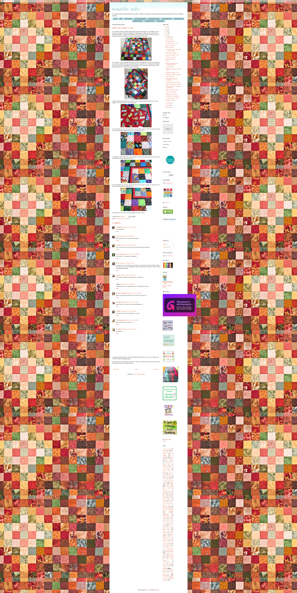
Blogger (157, 590)
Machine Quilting (167, 506)
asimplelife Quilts (126, 9)
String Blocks (169, 551)
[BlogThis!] (130, 216)
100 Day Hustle (119, 218)
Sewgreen (119, 227)
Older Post (156, 369)
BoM (172, 461)
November (168, 103)
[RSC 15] (168, 267)
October (168, 105)
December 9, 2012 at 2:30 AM (132, 254)
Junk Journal (169, 497)
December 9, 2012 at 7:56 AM (127, 284)
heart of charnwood (121, 293)
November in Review (170, 100)
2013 (166, 33)
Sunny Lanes (170, 554)
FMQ (168, 478)
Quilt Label (169, 526)
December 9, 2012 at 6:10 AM (127, 275)
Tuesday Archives (167, 566)
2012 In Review (169, 39)
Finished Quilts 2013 (137, 21)
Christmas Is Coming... (171, 57)
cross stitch (166, 469)
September (168, 107)
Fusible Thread (170, 480)
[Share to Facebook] (133, 216)
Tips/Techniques (166, 562)
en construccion (121, 254)
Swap (165, 556)
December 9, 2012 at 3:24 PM (131, 320)
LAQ (170, 500)
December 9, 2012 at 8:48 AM (134, 293)
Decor (170, 472)
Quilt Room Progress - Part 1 (172, 72)
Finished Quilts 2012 (149, 21)
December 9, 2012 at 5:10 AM (126, 263)
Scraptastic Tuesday (167, 542)
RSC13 (171, 534)
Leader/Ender (166, 502)
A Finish (125, 218)
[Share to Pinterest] (135, 216)
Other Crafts (166, 517)
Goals (171, 483)
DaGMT (164, 472)
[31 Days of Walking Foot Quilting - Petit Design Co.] (170, 434)
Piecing (171, 520)
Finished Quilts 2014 (178, 18)
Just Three (166, 499)
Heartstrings (170, 492)
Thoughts (171, 557)
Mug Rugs (170, 509)
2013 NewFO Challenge (171, 53)
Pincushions (168, 521)
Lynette (119, 245)
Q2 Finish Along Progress (154, 18)
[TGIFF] (168, 415)
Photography (165, 520)
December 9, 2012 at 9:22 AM (131, 302)
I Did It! (167, 61)
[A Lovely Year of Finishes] (166, 202)
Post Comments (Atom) (139, 374)
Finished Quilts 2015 (166, 18)
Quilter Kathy (120, 302)
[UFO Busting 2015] (168, 183)
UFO (129, 218)
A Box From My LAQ (170, 45)
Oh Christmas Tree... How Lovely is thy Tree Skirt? (173, 50)
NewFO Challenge (168, 511)
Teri (118, 263)
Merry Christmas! (170, 47)
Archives (167, 460)
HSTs (165, 494)
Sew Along (165, 543)
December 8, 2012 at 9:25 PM (128, 245)
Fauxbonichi (168, 475)
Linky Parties (168, 505)
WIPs (121, 18)
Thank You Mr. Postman (171, 94)
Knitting (165, 500)
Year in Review (166, 576)
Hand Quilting (168, 486)
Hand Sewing (166, 488)
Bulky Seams (168, 463)
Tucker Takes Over (170, 76)
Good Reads (169, 485)
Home (115, 18)
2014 (166, 31)
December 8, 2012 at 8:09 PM (129, 227)
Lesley (118, 275)
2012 (166, 35)
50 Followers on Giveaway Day (173, 96)
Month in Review (167, 508)
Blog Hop (167, 461)
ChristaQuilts (121, 320)
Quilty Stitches (166, 529)
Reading (164, 531)
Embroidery (170, 474)
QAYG (170, 525)
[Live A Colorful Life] (168, 362)
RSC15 (171, 536)
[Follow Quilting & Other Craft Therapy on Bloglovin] (169, 220)
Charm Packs (166, 464)
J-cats (169, 494)
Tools (164, 563)
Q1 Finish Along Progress (140, 18)
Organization (166, 515)
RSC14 (167, 536)
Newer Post (116, 369)
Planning (164, 523)
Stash (172, 549)
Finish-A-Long (167, 477)
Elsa (164, 474)
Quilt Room (166, 528)
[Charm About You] (168, 255)
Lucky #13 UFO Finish (171, 92)
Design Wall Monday (170, 59)
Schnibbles (165, 539)
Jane (118, 236)
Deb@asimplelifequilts (168, 282)
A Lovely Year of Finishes (168, 455)
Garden (166, 482)
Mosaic (164, 509)
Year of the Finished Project (168, 578)
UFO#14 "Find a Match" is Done (173, 84)
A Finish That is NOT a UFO (172, 98)
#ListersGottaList (166, 448)
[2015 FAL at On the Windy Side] (168, 197)
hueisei (119, 329)
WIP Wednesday (168, 574)
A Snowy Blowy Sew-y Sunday (173, 82)
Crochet (170, 467)
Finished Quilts (160, 21)
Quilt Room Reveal (170, 41)
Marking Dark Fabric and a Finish (173, 74)
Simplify (164, 546)
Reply (117, 231)
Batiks (171, 460)
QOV (164, 526)
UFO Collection (128, 18)
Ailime (147, 590)
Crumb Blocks (166, 470)
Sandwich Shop (168, 537)
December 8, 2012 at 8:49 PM (127, 236)
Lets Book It (170, 503)
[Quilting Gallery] (168, 441)
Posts (166, 244)
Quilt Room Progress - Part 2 (172, 55)
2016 (166, 26)
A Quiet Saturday (170, 66)
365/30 (169, 452)
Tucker (169, 565)
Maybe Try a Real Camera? (172, 89)
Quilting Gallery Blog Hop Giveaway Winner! (172, 64)
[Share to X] (132, 216)
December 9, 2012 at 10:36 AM (128, 311)
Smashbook (170, 546)
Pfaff (170, 518)
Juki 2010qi (166, 496)
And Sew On (170, 458)
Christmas (165, 466)
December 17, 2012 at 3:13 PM (128, 329)
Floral (164, 478)
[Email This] (129, 216)
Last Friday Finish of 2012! (172, 43)
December (168, 37)
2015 (166, 29)
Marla (119, 311)
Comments (167, 247)
